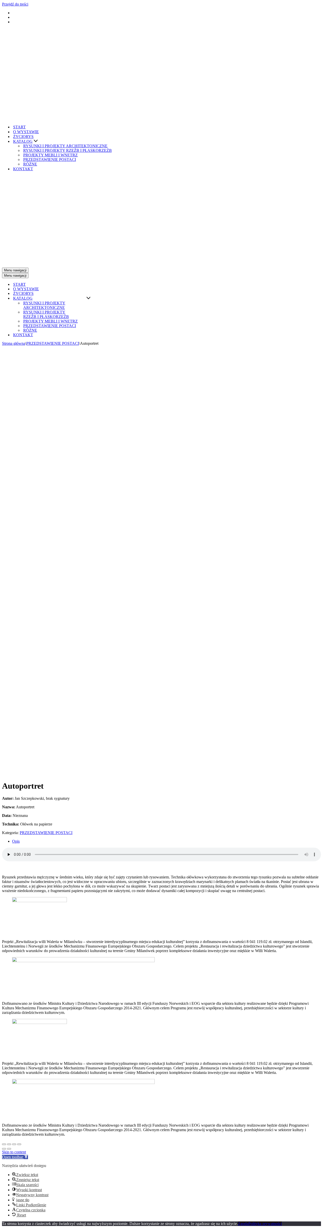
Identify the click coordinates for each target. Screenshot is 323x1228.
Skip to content (14, 1152)
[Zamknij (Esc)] (4, 1144)
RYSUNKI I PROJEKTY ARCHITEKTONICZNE (65, 146)
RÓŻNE (30, 164)
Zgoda (243, 1223)
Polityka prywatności (265, 1223)
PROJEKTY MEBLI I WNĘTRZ (50, 155)
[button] (36, 141)
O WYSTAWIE (26, 132)
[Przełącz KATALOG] (88, 298)
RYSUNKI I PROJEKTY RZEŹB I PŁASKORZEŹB (67, 150)
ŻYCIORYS (23, 136)
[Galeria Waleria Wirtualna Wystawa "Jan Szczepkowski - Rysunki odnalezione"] (47, 118)
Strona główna (13, 343)
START (19, 127)
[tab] (166, 841)
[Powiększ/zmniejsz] (19, 1144)
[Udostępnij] (9, 1144)
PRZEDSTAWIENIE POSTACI (49, 159)
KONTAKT (23, 169)
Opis (16, 841)
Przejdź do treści (15, 4)
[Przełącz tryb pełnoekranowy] (14, 1144)
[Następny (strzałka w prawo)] (9, 1149)
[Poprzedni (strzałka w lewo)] (4, 1149)
